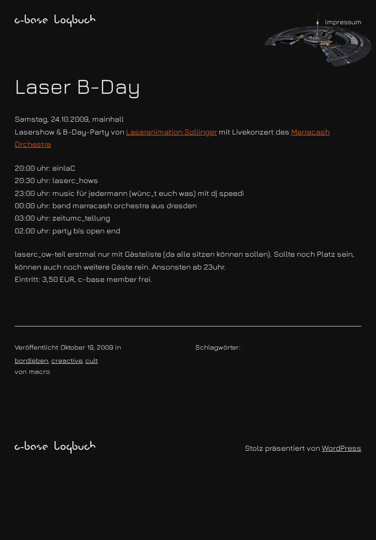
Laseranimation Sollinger (171, 131)
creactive (66, 360)
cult (91, 360)
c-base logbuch (55, 21)
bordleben (31, 360)
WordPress (341, 448)
